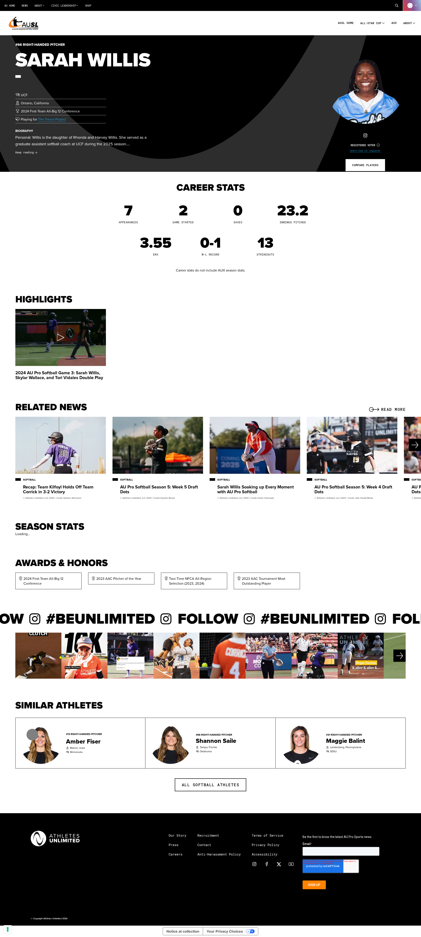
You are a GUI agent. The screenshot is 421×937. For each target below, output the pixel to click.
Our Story (177, 835)
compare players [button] (365, 165)
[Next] (400, 444)
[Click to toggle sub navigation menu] (383, 22)
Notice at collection (182, 931)
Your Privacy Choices (225, 931)
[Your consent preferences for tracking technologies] (8, 929)
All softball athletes (210, 784)
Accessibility (264, 854)
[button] (396, 5)
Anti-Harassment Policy (219, 854)
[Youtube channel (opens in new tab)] (291, 864)
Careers (175, 854)
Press (173, 845)
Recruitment (208, 835)
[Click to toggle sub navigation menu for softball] (412, 5)
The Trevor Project (52, 119)
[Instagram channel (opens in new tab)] (254, 864)
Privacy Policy (265, 845)
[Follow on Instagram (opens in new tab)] (365, 135)
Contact (204, 845)
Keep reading (24, 152)
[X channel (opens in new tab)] (279, 864)
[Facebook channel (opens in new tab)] (266, 864)
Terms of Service (267, 835)
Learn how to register (365, 150)
